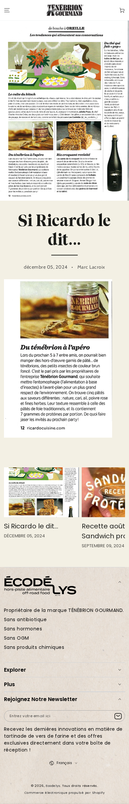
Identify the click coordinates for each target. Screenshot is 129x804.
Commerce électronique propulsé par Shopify (64, 792)
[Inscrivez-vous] (119, 716)
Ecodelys (53, 786)
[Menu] (7, 10)
